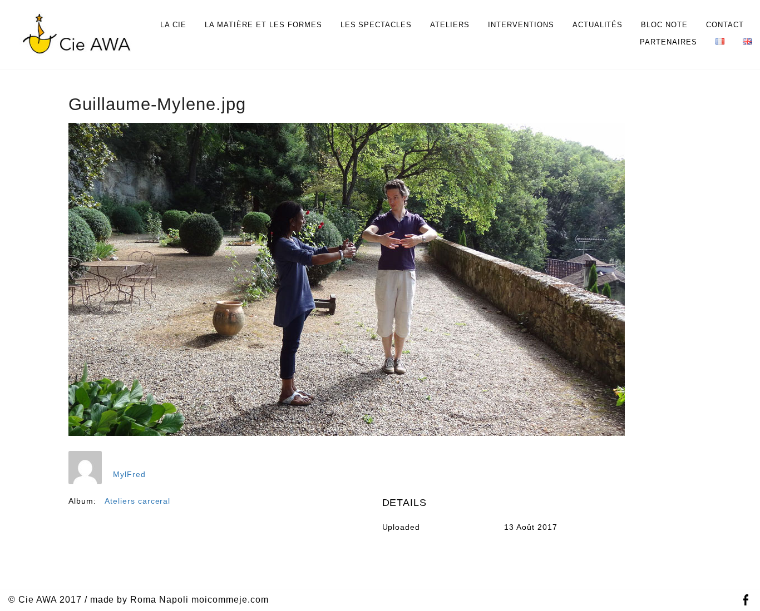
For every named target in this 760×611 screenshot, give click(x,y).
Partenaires (668, 42)
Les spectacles (376, 25)
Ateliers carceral (138, 500)
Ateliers (450, 25)
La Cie (173, 25)
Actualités (598, 25)
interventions (521, 25)
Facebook (745, 600)
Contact (725, 25)
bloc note (664, 25)
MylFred (129, 474)
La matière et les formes (263, 25)
